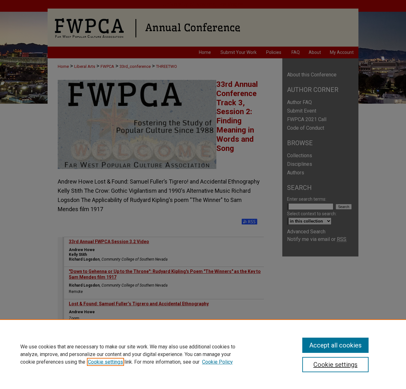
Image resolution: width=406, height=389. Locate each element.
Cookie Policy (217, 362)
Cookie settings (105, 362)
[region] (203, 354)
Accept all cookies (335, 345)
